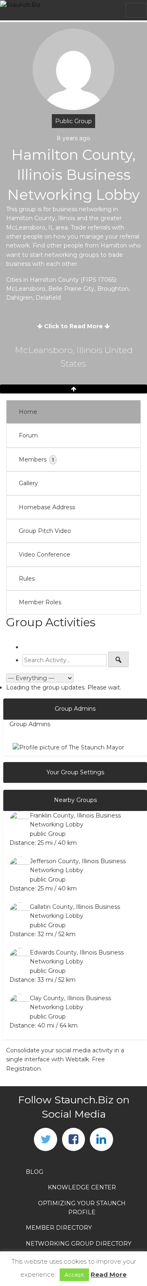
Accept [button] (74, 1274)
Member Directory (59, 1227)
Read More (109, 1274)
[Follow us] (45, 1139)
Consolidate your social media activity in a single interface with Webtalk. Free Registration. (65, 1059)
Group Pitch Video (45, 531)
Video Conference (44, 554)
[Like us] (73, 1139)
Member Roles (40, 602)
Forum (28, 435)
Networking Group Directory (78, 1243)
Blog (34, 1172)
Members (36, 459)
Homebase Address (47, 507)
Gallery (28, 483)
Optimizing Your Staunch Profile (82, 1208)
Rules (27, 578)
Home (28, 411)
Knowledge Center (82, 1187)
